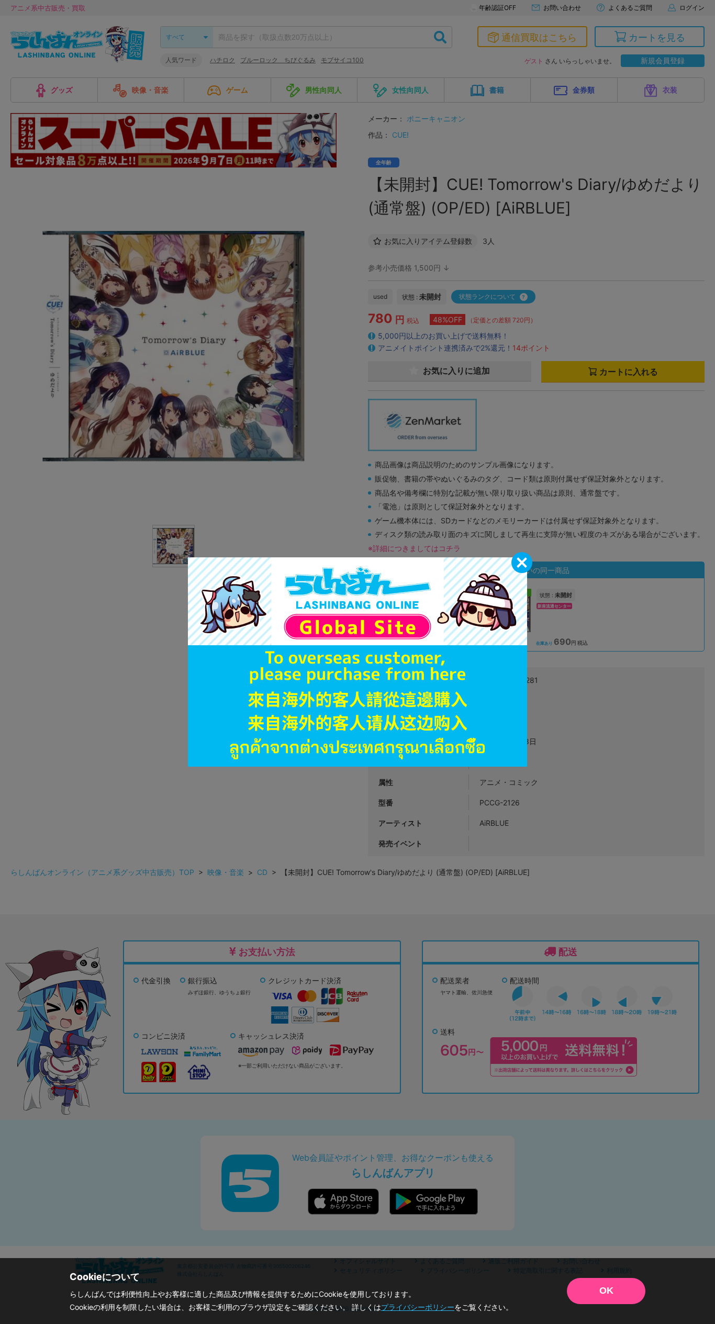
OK (606, 1290)
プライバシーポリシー (417, 1307)
